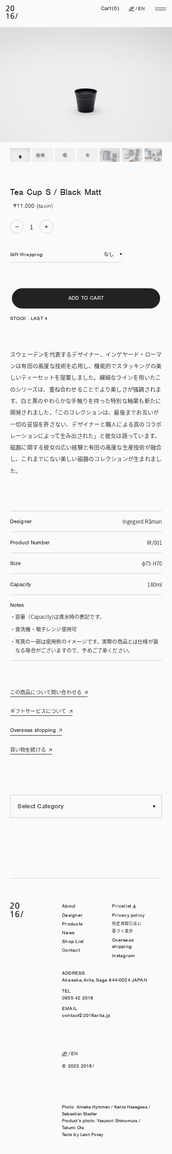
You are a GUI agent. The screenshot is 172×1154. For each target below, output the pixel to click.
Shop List (72, 941)
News (68, 932)
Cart (110, 8)
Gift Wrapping (26, 254)
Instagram (123, 955)
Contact (71, 950)
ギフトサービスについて (38, 710)
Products (72, 923)
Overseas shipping (33, 730)
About (68, 906)
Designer (72, 915)
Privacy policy (128, 915)
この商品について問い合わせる (46, 692)
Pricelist (121, 906)
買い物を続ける (28, 749)
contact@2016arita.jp (86, 1015)
